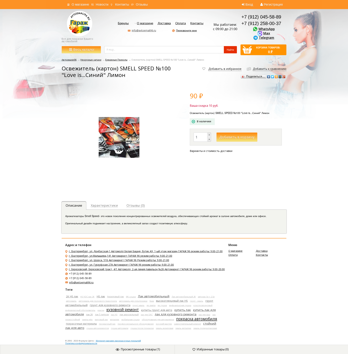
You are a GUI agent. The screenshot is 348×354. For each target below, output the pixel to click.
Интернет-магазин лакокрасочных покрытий (118, 340)
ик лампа (151, 305)
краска (101, 310)
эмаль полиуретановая (205, 328)
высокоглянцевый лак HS (172, 300)
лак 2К (89, 314)
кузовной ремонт (122, 309)
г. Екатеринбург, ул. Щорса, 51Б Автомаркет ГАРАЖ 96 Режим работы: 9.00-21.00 (119, 260)
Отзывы (142, 4)
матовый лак (101, 319)
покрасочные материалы (81, 323)
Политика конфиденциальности (81, 343)
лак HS (114, 314)
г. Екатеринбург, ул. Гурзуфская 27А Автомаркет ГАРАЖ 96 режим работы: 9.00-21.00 (121, 264)
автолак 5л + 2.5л (206, 296)
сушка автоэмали (119, 328)
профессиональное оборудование (136, 323)
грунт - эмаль (196, 301)
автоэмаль (71, 301)
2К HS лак (72, 296)
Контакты (122, 4)
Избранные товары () (213, 349)
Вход (249, 4)
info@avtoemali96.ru (144, 30)
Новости (102, 4)
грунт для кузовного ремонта (110, 305)
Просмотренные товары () (140, 349)
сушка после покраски (142, 328)
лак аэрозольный (129, 314)
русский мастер (164, 323)
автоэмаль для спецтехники (133, 301)
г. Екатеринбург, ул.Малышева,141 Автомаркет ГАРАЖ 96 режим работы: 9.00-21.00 (120, 255)
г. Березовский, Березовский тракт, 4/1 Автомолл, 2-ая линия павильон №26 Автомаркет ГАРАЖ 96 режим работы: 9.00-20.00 (147, 269)
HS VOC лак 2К (87, 296)
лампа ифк (87, 319)
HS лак (101, 296)
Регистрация (273, 4)
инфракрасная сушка (180, 305)
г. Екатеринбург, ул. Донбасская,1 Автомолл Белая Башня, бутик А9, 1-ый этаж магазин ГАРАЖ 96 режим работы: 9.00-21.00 (146, 251)
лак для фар (204, 314)
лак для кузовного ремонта (175, 314)
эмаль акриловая (164, 328)
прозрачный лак (107, 323)
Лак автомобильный (153, 296)
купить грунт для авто (156, 310)
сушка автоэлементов (97, 328)
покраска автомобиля (196, 318)
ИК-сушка (131, 296)
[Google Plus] (284, 76)
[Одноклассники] (276, 76)
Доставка (164, 23)
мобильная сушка (130, 319)
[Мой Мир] (280, 76)
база (152, 301)
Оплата (180, 23)
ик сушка (162, 305)
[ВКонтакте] (269, 76)
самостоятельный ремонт (187, 323)
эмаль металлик (183, 328)
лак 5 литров (102, 314)
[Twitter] (272, 76)
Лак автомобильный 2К (184, 296)
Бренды (123, 23)
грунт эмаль (138, 305)
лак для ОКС (147, 314)
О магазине (80, 4)
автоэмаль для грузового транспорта (98, 301)
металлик (114, 319)
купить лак (182, 310)
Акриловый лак (115, 296)
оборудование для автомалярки (158, 319)
